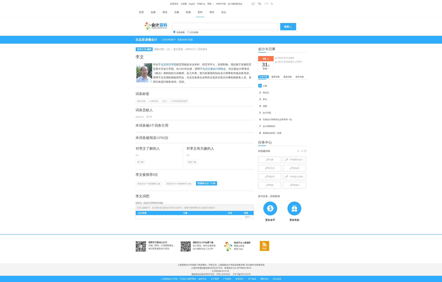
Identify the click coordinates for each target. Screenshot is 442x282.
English (192, 4)
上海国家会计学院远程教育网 (231, 265)
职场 (188, 12)
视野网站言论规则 (198, 208)
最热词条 (288, 77)
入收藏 (183, 4)
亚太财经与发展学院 (255, 265)
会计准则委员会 (235, 4)
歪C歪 (149, 117)
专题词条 (263, 77)
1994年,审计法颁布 (285, 58)
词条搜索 (180, 32)
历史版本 (202, 49)
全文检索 (194, 32)
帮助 (209, 4)
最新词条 (275, 77)
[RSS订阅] (274, 4)
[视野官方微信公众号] (261, 4)
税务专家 (141, 101)
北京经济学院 (168, 64)
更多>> (248, 217)
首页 (141, 12)
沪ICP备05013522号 (242, 274)
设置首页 (174, 4)
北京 (164, 101)
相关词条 (300, 77)
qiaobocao (140, 117)
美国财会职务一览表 (272, 133)
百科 (200, 12)
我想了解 (192, 162)
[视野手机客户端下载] (267, 4)
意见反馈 (277, 279)
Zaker (241, 249)
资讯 (164, 12)
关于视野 (215, 279)
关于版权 (252, 279)
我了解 (140, 162)
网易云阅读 (239, 246)
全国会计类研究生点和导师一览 (277, 119)
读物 (265, 106)
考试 (211, 12)
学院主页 (213, 265)
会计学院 (267, 113)
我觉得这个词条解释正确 (148, 184)
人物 (265, 86)
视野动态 (264, 279)
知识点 (266, 92)
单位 (265, 99)
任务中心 (265, 142)
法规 (176, 12)
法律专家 (154, 101)
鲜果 (236, 249)
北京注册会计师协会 (214, 68)
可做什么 (201, 4)
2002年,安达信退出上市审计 (289, 62)
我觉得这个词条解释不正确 (178, 184)
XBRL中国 (221, 4)
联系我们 (240, 279)
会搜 (153, 12)
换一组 (300, 151)
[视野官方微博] (254, 4)
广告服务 (227, 279)
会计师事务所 (269, 126)
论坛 (223, 12)
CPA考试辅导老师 (179, 101)
